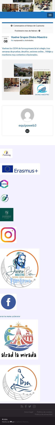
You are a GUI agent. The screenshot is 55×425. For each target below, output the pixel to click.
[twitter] (29, 406)
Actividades (29, 40)
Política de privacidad (43, 414)
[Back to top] (49, 419)
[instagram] (34, 406)
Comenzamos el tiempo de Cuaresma (28, 25)
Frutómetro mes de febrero (26, 31)
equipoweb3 (18, 40)
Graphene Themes (21, 422)
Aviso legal (28, 412)
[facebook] (26, 406)
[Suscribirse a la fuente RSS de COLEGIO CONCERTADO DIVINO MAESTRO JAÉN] (22, 406)
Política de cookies (44, 412)
